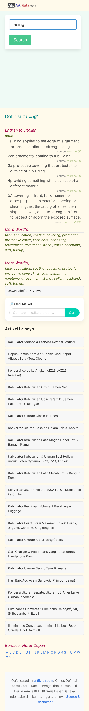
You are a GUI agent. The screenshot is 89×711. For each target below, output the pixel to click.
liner (36, 240)
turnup (18, 250)
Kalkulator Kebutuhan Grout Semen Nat (37, 387)
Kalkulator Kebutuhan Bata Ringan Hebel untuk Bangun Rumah (43, 442)
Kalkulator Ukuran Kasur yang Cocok (35, 540)
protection (70, 235)
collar (58, 245)
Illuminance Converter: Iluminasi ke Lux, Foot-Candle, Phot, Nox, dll (42, 628)
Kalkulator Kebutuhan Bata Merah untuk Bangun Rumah (44, 475)
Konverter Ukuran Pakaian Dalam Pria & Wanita (43, 428)
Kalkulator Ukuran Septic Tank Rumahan (38, 568)
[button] (83, 5)
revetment (33, 245)
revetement (14, 245)
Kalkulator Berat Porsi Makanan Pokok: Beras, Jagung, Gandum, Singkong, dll (42, 525)
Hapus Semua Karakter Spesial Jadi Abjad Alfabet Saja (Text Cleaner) (39, 356)
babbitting (58, 240)
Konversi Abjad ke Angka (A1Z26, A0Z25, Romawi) (37, 373)
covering (53, 235)
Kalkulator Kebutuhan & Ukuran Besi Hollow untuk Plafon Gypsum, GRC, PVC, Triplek (40, 458)
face (8, 235)
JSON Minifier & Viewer (25, 291)
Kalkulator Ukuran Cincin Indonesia (34, 416)
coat (44, 240)
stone (47, 245)
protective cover (18, 240)
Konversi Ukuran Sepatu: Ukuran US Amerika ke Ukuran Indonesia (43, 594)
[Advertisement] (44, 77)
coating (39, 235)
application (22, 235)
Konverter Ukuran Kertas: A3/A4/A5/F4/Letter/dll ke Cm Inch (44, 492)
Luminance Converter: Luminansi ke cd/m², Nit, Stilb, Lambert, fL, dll (43, 611)
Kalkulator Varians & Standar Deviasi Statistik (42, 342)
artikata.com (43, 681)
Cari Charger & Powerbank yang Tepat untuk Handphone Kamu (41, 554)
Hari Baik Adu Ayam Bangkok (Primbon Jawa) (41, 580)
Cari (72, 312)
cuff (8, 250)
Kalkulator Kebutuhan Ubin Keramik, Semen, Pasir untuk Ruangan (41, 401)
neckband (72, 245)
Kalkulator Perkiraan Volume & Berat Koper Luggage (40, 508)
